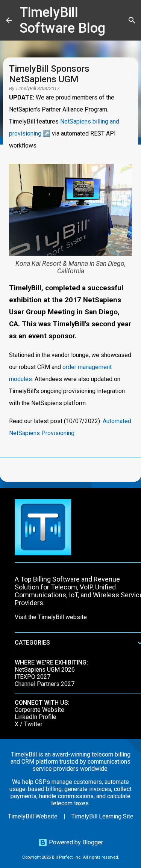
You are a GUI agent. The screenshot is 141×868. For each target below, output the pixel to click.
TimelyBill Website (33, 816)
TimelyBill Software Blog (62, 20)
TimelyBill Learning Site (102, 816)
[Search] (131, 20)
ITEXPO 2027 (32, 676)
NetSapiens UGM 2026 (45, 669)
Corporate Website (39, 709)
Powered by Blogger (75, 842)
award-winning (71, 754)
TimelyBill (25, 88)
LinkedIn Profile (35, 716)
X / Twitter (28, 724)
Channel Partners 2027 (44, 683)
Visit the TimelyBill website (51, 617)
